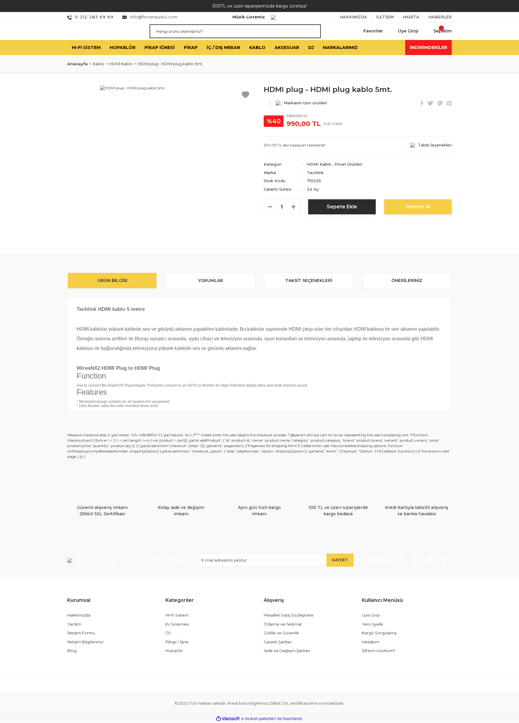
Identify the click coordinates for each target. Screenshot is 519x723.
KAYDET (340, 560)
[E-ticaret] (258, 718)
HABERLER (440, 16)
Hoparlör (174, 650)
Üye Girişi (371, 615)
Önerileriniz (406, 280)
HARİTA (411, 16)
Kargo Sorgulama (379, 632)
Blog (72, 650)
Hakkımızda (78, 615)
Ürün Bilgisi (112, 280)
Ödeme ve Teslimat (283, 624)
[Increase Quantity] (293, 207)
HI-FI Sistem (177, 615)
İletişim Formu (81, 632)
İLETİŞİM (385, 16)
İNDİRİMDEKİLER (428, 47)
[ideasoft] (228, 718)
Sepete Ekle (342, 207)
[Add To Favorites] (245, 94)
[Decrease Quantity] (270, 207)
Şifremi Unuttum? (378, 650)
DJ (168, 632)
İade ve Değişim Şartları (287, 650)
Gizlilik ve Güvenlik (281, 632)
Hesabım (370, 641)
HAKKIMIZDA (353, 16)
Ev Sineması (177, 624)
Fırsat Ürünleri (348, 164)
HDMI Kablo (319, 164)
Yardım (74, 624)
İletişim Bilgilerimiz (85, 641)
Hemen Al (418, 207)
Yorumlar (210, 280)
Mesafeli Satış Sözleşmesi (288, 615)
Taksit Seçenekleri (308, 280)
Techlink (315, 172)
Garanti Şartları (278, 641)
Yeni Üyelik (372, 624)
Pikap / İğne (177, 641)
